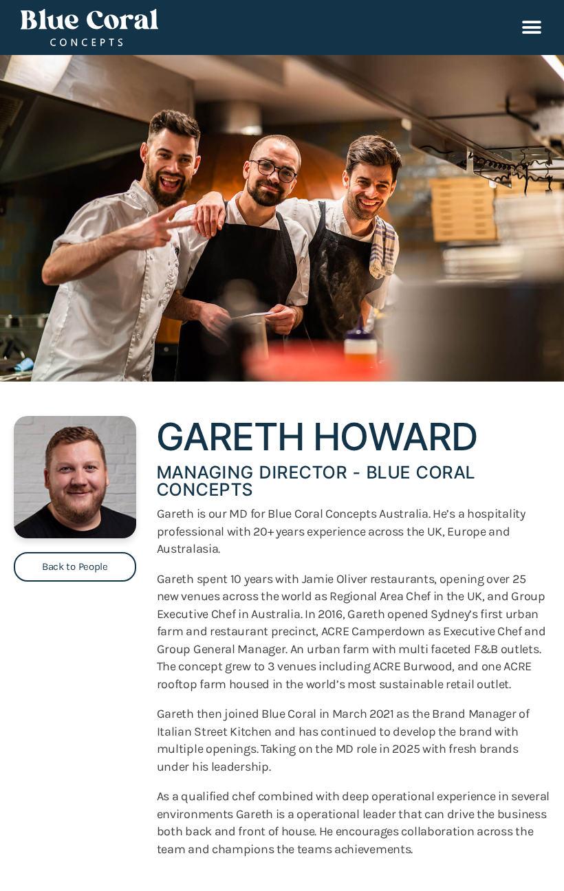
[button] (531, 27)
